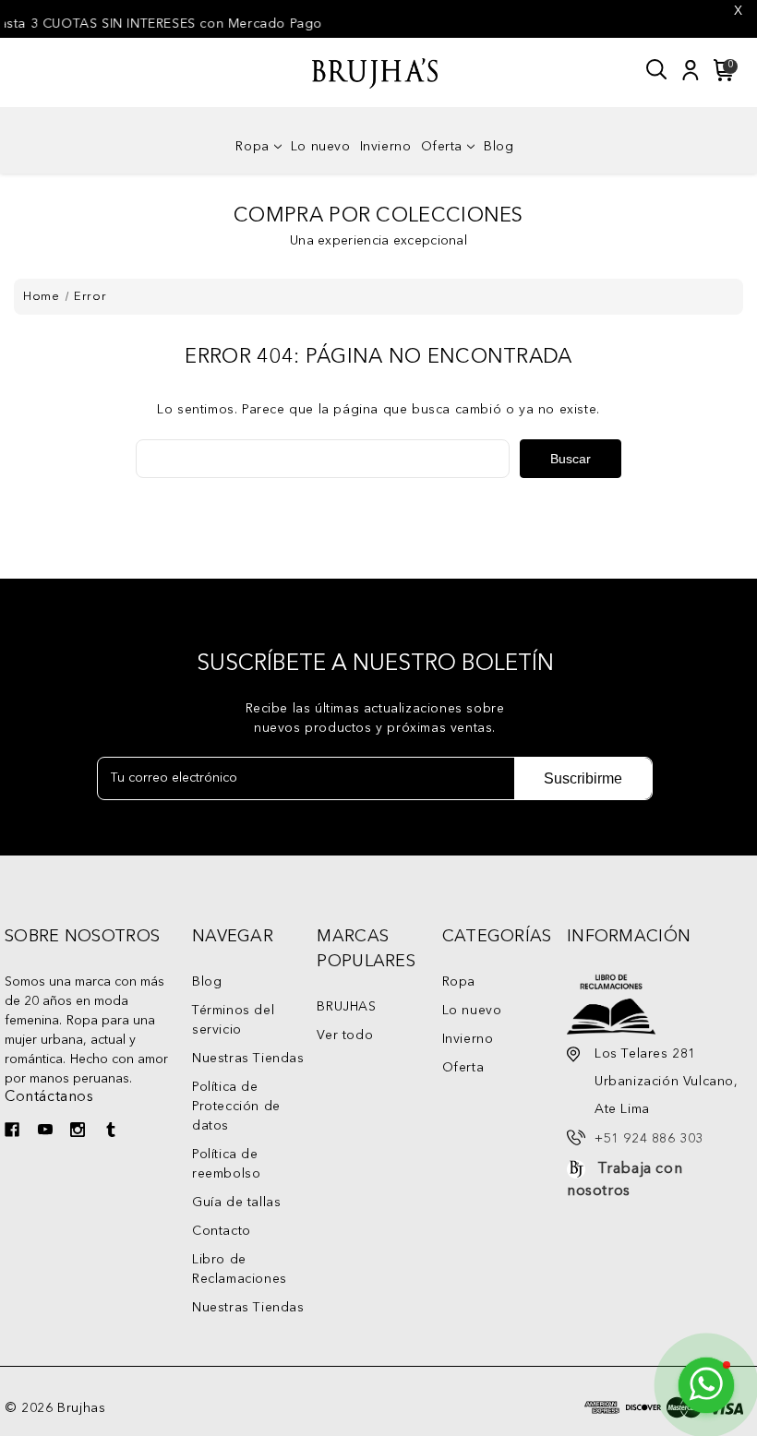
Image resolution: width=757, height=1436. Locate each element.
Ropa (252, 146)
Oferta (442, 146)
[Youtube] (47, 1132)
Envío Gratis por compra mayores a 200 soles (399, 24)
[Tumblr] (113, 1132)
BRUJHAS (346, 1006)
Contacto (221, 1231)
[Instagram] (80, 1132)
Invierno (386, 146)
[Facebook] (14, 1132)
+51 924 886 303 (649, 1138)
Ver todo (345, 1035)
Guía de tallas (236, 1202)
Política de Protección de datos (236, 1106)
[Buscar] (657, 70)
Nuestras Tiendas (248, 1058)
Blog (498, 146)
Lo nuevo (321, 146)
